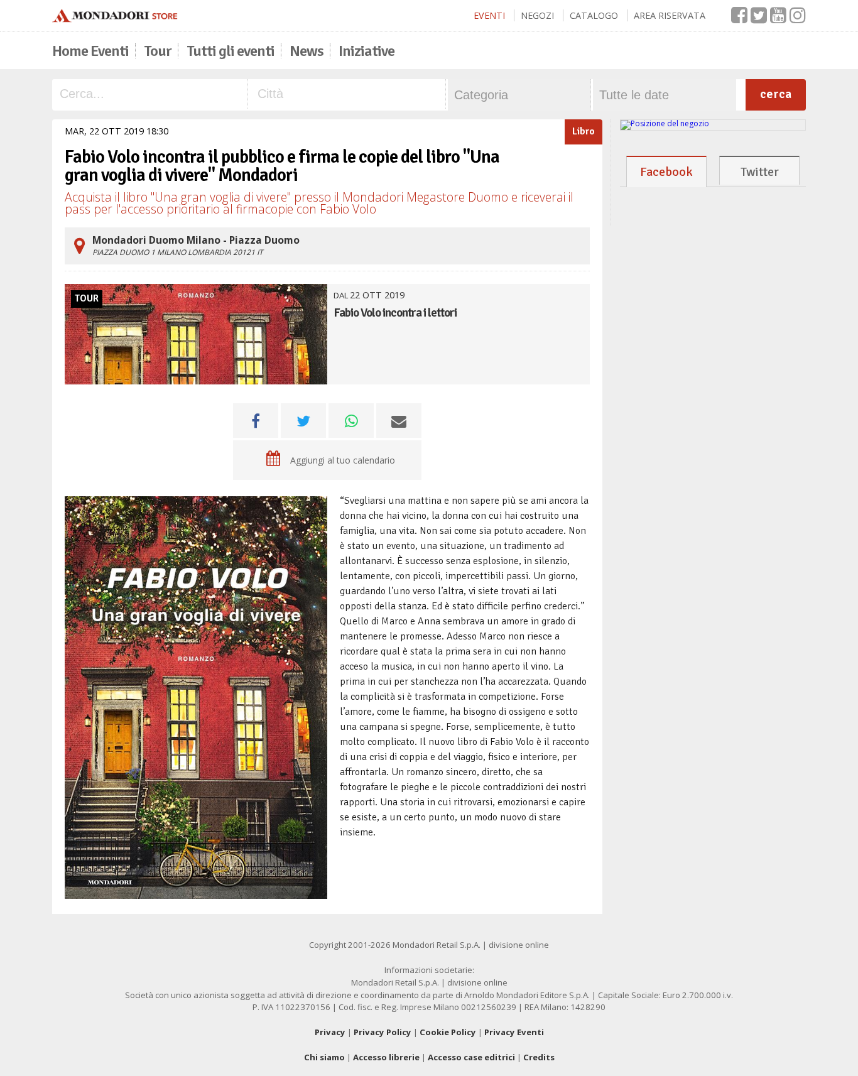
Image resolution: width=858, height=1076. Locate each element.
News (306, 50)
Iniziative (366, 50)
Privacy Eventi (514, 1032)
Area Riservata (669, 15)
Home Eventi (90, 50)
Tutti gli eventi (230, 50)
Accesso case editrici (471, 1057)
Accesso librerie (386, 1057)
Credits (539, 1057)
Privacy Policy (382, 1032)
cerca (775, 94)
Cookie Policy (448, 1032)
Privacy (330, 1032)
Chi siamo (324, 1057)
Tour (157, 50)
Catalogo (594, 15)
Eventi (489, 15)
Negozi (537, 15)
